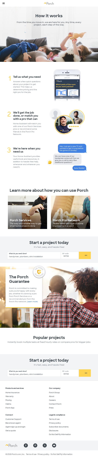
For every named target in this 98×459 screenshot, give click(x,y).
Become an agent (13, 423)
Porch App (9, 408)
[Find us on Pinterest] (35, 445)
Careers (52, 400)
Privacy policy (55, 423)
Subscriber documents (58, 427)
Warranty (9, 396)
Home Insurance (12, 392)
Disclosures (53, 431)
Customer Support (13, 419)
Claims (8, 404)
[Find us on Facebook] (26, 445)
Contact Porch (55, 404)
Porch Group (54, 392)
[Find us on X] (45, 445)
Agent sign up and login (15, 427)
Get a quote (10, 431)
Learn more (32, 301)
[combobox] (34, 255)
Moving (8, 400)
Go (86, 255)
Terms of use (54, 419)
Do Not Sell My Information (60, 434)
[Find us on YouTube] (54, 445)
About (51, 396)
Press (51, 408)
